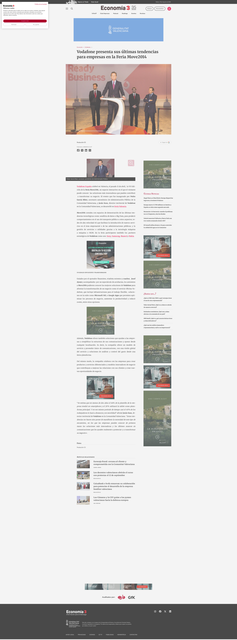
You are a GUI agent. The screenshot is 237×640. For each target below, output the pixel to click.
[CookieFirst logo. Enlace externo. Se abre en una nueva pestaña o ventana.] (8, 6)
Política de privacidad (41, 4)
